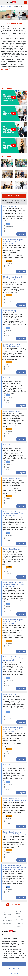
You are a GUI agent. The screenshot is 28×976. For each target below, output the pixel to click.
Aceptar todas (14, 964)
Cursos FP (18, 916)
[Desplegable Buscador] (25, 2)
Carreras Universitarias (19, 922)
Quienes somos (7, 914)
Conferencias (19, 919)
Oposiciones (19, 926)
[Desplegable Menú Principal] (3, 2)
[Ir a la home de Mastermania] (12, 2)
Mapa (4, 912)
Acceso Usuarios (7, 920)
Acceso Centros (7, 923)
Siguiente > (18, 904)
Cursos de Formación (18, 912)
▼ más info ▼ (4, 69)
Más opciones (14, 973)
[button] (14, 69)
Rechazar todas (14, 968)
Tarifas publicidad (7, 917)
